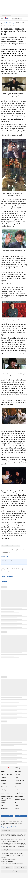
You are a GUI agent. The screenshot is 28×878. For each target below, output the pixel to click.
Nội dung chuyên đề (20, 799)
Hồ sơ (16, 802)
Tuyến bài (7, 816)
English (3, 802)
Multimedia (4, 808)
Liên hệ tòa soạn (6, 830)
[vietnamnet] (7, 19)
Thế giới (17, 777)
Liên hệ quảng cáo (6, 850)
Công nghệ (18, 783)
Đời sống (3, 780)
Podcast (17, 808)
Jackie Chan (20, 550)
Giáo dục (3, 777)
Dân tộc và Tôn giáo (6, 774)
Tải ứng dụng (7, 867)
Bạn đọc (17, 790)
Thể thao (17, 774)
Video (16, 805)
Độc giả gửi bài (20, 867)
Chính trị (17, 768)
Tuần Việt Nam (5, 793)
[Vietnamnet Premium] (5, 768)
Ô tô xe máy (4, 787)
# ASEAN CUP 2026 (17, 18)
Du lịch (17, 787)
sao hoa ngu (6, 552)
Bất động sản (4, 790)
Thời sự (3, 771)
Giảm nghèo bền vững (7, 796)
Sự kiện (21, 816)
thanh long (12, 550)
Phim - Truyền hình (20, 23)
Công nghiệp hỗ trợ (20, 793)
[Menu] (2, 18)
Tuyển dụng (14, 871)
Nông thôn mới (19, 796)
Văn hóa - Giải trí (7, 23)
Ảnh (2, 805)
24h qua (3, 812)
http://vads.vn (9, 861)
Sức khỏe (3, 783)
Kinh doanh (18, 771)
